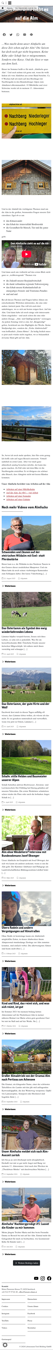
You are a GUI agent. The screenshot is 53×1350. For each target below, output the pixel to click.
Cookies (5, 1306)
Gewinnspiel (6, 1339)
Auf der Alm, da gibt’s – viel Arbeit (22, 492)
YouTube (5, 1320)
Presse (30, 1320)
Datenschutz (32, 1299)
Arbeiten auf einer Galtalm (18, 499)
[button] (5, 1345)
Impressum (6, 1299)
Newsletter (32, 1328)
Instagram (5, 1313)
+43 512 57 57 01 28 (10, 1292)
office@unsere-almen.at (28, 1292)
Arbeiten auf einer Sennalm (18, 495)
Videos (4, 1328)
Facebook (31, 1313)
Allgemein (23, 578)
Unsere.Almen (33, 1306)
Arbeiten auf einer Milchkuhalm (20, 489)
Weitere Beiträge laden (28, 1262)
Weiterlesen (10, 586)
